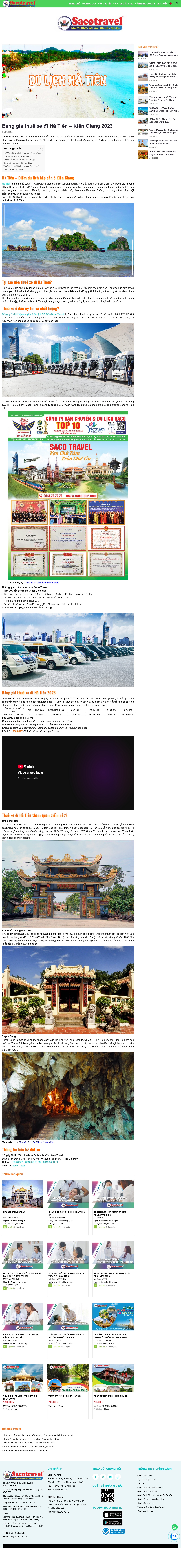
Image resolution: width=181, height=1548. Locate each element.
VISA (115, 4)
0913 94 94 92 (50, 1162)
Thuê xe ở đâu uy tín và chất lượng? (19, 159)
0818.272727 (61, 1490)
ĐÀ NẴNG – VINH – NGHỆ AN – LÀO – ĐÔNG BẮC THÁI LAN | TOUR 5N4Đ (111, 1336)
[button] (39, 149)
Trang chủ (74, 4)
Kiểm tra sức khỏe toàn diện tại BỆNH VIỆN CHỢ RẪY (21, 1336)
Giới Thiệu (162, 4)
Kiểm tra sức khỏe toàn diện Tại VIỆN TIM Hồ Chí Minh (66, 1275)
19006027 (16, 1502)
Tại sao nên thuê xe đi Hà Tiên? (16, 156)
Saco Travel (18, 1165)
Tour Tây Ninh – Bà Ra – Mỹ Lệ (64, 1395)
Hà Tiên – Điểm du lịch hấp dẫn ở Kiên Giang (22, 153)
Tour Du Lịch (89, 4)
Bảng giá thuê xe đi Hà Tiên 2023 (17, 162)
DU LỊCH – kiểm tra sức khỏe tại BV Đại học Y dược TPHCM (22, 1275)
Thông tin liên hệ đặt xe (13, 169)
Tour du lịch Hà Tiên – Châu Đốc (36, 1142)
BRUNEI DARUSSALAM (14, 1211)
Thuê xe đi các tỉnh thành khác (41, 582)
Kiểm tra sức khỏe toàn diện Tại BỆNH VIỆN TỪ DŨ (112, 1275)
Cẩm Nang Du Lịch (145, 4)
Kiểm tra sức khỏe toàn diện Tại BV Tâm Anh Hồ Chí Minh (66, 1336)
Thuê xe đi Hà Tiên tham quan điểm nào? (21, 166)
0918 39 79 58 (33, 1162)
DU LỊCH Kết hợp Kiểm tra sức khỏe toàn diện (110, 1213)
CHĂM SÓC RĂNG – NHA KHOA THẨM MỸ (66, 1213)
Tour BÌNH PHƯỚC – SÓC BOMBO (111, 1395)
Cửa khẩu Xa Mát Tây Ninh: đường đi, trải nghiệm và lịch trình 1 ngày (38, 1435)
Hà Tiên (6, 183)
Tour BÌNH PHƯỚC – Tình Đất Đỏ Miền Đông (20, 1397)
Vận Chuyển (104, 4)
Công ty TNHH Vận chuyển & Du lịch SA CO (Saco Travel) (33, 314)
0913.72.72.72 (18, 1532)
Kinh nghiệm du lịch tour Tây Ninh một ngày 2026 (28, 1446)
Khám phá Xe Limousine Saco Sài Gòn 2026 (25, 1450)
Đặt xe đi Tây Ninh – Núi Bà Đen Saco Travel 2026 (29, 1442)
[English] (170, 3)
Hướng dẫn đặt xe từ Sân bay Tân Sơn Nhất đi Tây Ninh (31, 1439)
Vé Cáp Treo (126, 4)
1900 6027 (17, 731)
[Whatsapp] (175, 1527)
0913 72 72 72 (29, 1502)
